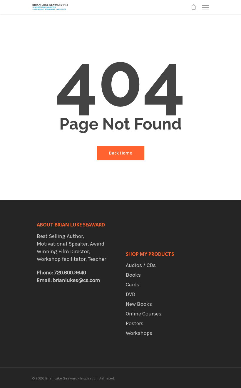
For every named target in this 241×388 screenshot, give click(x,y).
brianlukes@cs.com (76, 280)
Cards (132, 284)
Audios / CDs (141, 265)
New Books (139, 304)
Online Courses (143, 313)
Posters (134, 323)
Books (133, 275)
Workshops (139, 333)
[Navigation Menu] (205, 7)
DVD (130, 294)
